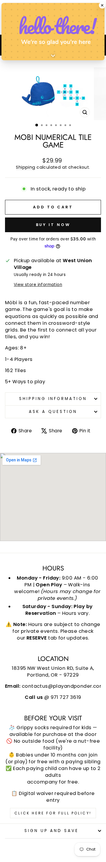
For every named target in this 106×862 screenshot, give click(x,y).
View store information (38, 284)
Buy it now (53, 224)
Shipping (25, 167)
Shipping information (53, 398)
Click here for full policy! (53, 813)
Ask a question (53, 411)
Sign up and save (51, 830)
